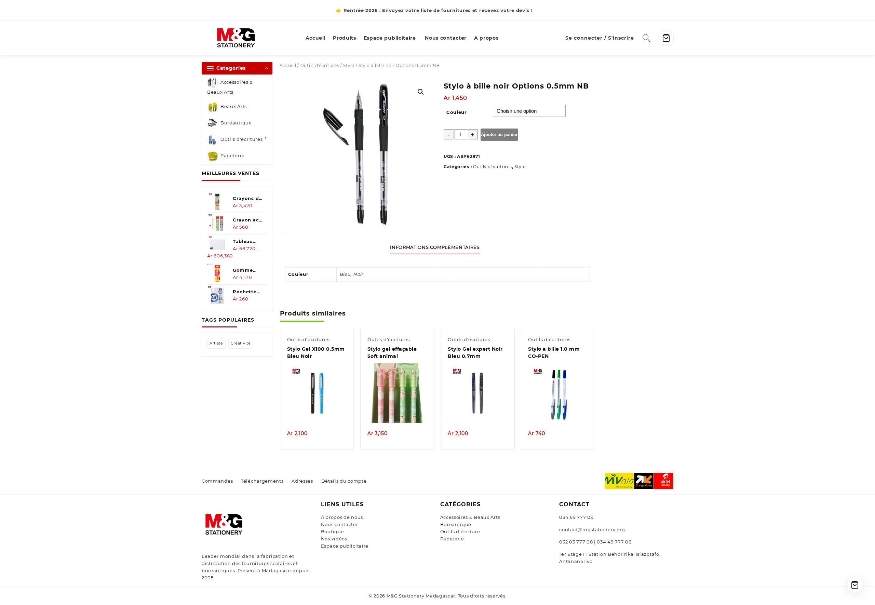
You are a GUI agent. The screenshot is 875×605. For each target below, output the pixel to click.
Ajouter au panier (499, 134)
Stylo (348, 65)
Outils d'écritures (241, 139)
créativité (241, 343)
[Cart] (666, 38)
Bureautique (236, 123)
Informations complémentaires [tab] (435, 247)
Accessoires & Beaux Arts (230, 87)
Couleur (456, 112)
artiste (216, 343)
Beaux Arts (233, 106)
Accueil (288, 65)
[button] (421, 92)
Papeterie (232, 156)
